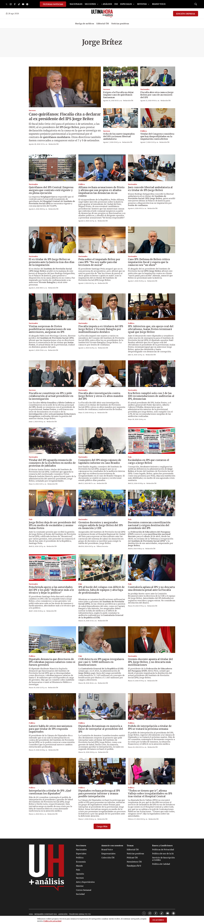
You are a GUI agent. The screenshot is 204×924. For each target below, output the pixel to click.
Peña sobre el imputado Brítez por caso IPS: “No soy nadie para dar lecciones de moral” (99, 262)
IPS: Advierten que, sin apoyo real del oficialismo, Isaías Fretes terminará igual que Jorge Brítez (150, 329)
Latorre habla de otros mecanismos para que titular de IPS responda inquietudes (50, 729)
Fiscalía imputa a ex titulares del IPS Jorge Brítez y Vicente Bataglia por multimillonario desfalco (100, 329)
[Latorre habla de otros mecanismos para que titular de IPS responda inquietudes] (52, 706)
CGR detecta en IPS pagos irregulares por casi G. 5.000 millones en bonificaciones (101, 662)
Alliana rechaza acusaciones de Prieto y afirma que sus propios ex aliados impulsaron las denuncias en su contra (101, 191)
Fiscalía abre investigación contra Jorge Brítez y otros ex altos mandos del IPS (100, 396)
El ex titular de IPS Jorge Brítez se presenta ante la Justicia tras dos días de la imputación (51, 262)
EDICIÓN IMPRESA (185, 14)
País (130, 457)
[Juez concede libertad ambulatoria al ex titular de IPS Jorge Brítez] (151, 167)
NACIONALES (76, 4)
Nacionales (144, 89)
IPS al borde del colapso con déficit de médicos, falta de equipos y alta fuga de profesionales (101, 590)
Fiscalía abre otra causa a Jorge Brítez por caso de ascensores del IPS (156, 95)
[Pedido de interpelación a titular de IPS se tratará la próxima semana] (151, 706)
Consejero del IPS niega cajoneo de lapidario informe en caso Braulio (99, 461)
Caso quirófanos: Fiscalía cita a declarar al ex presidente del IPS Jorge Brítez (65, 116)
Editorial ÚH (102, 23)
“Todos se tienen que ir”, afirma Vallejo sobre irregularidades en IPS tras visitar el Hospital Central (150, 793)
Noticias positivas (120, 23)
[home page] (102, 13)
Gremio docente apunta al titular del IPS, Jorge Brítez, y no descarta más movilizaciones (150, 662)
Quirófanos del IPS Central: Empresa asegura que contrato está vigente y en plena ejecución (51, 190)
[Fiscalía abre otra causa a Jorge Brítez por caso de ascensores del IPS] (157, 76)
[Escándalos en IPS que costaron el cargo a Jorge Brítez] (151, 440)
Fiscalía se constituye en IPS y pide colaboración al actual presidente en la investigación (51, 396)
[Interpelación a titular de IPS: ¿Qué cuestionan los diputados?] (52, 771)
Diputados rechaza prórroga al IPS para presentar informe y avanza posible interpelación (99, 793)
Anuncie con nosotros (112, 845)
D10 (116, 4)
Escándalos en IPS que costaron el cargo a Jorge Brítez (148, 461)
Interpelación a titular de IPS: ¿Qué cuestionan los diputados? (50, 792)
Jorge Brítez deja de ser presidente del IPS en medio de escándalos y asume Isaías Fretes (52, 525)
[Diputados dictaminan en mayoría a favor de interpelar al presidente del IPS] (102, 706)
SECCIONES (90, 4)
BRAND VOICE (159, 4)
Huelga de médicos (84, 23)
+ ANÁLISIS (106, 4)
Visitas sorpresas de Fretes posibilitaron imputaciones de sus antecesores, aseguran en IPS (50, 329)
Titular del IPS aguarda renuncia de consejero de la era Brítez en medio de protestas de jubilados (52, 463)
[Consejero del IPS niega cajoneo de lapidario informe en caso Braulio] (102, 440)
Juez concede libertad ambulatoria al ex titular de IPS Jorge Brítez (150, 189)
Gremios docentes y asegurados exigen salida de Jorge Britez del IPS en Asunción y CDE (100, 525)
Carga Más (102, 826)
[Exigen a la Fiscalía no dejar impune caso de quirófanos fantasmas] (120, 76)
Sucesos (32, 110)
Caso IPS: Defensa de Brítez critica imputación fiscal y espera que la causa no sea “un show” (149, 262)
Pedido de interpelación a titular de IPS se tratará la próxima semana (150, 727)
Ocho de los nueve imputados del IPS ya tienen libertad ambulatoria (119, 136)
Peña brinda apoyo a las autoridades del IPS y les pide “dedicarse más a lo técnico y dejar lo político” (51, 590)
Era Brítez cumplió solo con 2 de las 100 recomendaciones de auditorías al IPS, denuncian (151, 396)
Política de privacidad (52, 921)
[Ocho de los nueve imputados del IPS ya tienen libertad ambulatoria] (120, 118)
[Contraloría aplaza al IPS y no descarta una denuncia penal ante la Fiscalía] (151, 567)
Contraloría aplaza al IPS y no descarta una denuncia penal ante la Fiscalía (151, 588)
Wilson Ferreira (102, 546)
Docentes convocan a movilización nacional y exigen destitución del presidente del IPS (149, 525)
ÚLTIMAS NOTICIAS (53, 4)
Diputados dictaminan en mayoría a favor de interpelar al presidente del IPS (100, 729)
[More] (97, 4)
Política (143, 131)
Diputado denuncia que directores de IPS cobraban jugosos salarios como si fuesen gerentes (52, 662)
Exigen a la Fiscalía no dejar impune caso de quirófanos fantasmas (118, 95)
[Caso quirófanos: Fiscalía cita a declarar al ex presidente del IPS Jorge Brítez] (65, 87)
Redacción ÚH (54, 144)
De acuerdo (158, 920)
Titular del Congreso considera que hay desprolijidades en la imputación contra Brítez (157, 136)
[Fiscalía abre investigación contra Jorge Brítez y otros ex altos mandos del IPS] (102, 373)
